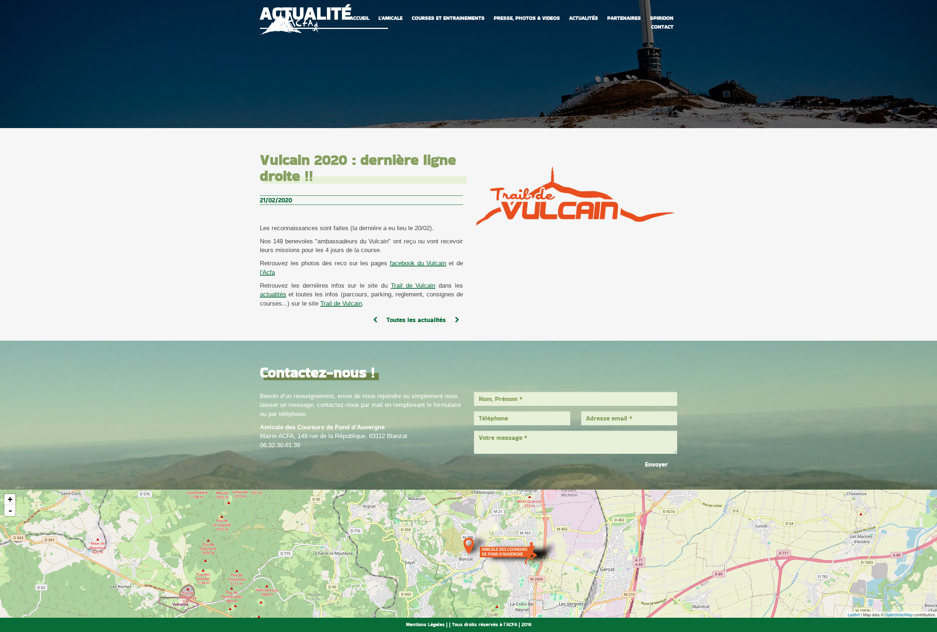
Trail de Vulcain (413, 285)
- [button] (10, 510)
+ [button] (10, 499)
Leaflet (854, 614)
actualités (273, 294)
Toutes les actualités (416, 319)
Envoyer (656, 464)
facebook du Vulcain (418, 263)
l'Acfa (267, 272)
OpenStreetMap (899, 614)
